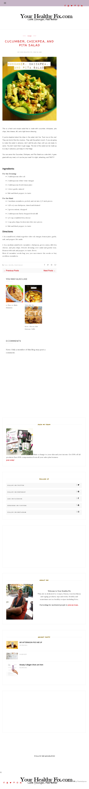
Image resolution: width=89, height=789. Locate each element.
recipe (29, 36)
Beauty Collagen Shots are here (31, 665)
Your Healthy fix (26, 52)
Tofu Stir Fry (29, 305)
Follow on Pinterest (16, 492)
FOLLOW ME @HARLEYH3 (44, 756)
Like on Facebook (14, 499)
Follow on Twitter (15, 485)
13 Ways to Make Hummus (12, 306)
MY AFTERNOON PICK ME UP (30, 642)
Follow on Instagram (16, 512)
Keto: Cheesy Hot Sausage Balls (31, 327)
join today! (10, 460)
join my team (73, 605)
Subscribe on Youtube (17, 505)
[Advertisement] (19, 546)
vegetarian (18, 265)
